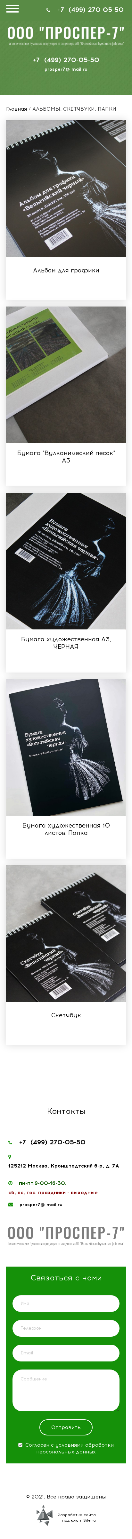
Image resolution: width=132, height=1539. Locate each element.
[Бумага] (66, 375)
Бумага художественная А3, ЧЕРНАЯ (66, 643)
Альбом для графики (66, 270)
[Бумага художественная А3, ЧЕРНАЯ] (66, 561)
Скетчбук (66, 1015)
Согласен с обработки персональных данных (69, 1448)
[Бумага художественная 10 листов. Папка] (66, 747)
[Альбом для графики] (66, 188)
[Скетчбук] (66, 933)
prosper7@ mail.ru (66, 69)
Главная (16, 109)
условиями (69, 1445)
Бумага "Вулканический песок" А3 (66, 456)
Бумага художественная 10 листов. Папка (66, 829)
